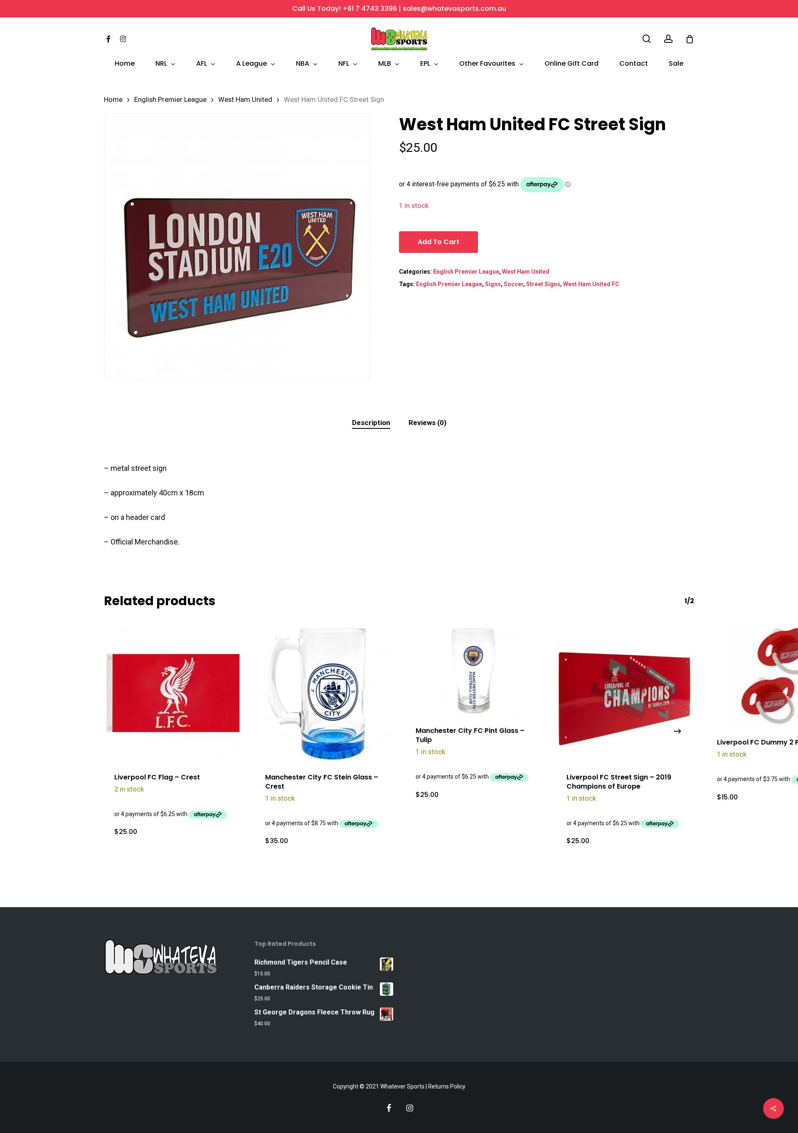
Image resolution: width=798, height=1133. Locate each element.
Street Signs (543, 284)
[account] (668, 39)
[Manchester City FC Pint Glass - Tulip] (474, 670)
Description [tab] (371, 422)
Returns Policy (447, 1086)
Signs (493, 284)
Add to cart (438, 242)
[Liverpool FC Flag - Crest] (173, 693)
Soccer (513, 284)
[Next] (677, 731)
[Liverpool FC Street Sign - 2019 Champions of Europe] (625, 693)
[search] (647, 39)
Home (113, 100)
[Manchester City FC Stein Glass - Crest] (324, 693)
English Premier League (170, 100)
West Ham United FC (591, 284)
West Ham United (245, 100)
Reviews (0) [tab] (427, 422)
